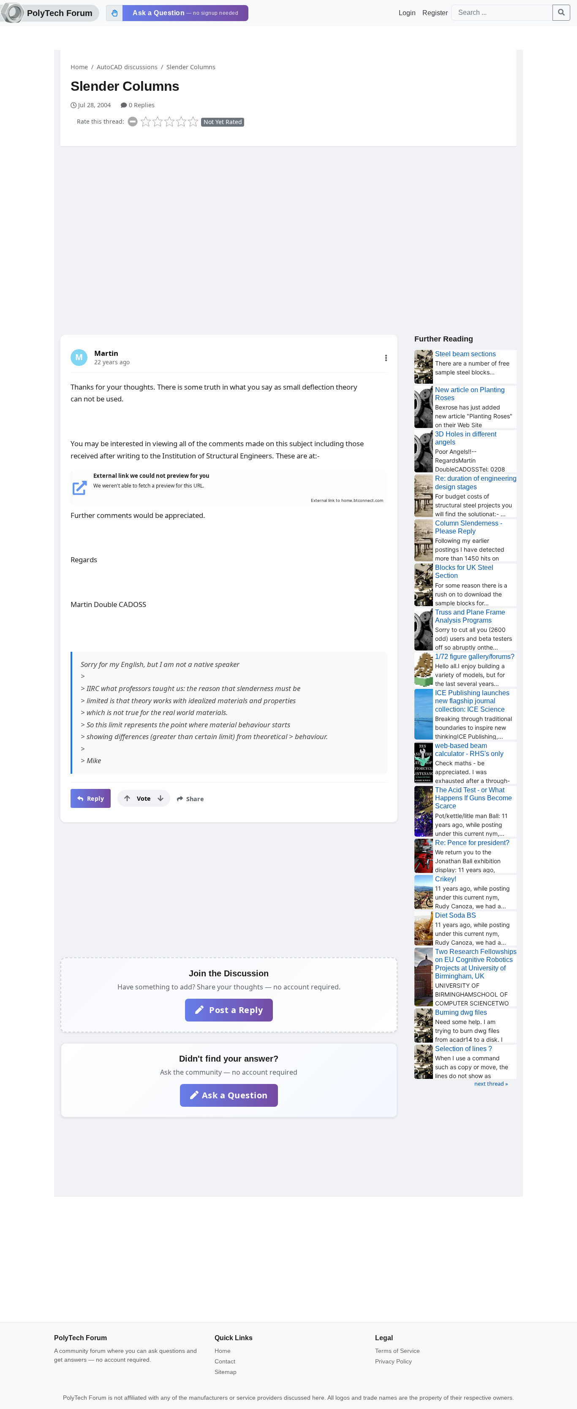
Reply (94, 798)
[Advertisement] (288, 218)
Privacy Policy (393, 1361)
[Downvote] (160, 798)
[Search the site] (561, 13)
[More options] (386, 358)
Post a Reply (235, 1010)
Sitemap (226, 1371)
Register (435, 12)
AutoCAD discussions (127, 67)
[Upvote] (127, 798)
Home (79, 67)
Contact (225, 1361)
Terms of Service (397, 1350)
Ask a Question (235, 1095)
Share (194, 799)
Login (407, 12)
